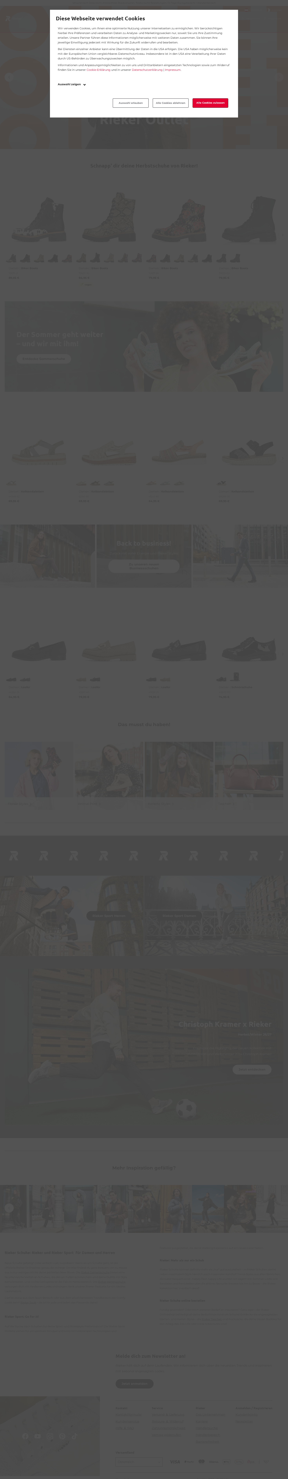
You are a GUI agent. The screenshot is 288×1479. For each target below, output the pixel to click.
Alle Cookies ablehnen (170, 102)
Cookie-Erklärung (98, 70)
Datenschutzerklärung (147, 70)
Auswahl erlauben (131, 102)
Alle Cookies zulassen (210, 102)
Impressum (173, 70)
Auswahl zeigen (70, 84)
